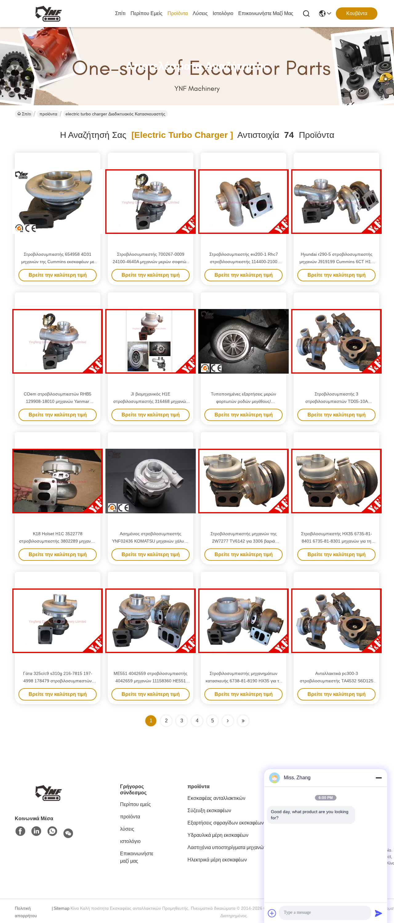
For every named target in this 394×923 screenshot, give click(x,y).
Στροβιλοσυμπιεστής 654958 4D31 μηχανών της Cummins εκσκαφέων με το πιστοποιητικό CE (57, 261)
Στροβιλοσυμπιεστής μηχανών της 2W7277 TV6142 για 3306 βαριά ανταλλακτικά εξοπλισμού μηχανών (243, 541)
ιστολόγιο (223, 13)
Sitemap (62, 908)
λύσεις (200, 13)
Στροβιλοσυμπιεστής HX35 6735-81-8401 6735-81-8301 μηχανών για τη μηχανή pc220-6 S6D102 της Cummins (336, 541)
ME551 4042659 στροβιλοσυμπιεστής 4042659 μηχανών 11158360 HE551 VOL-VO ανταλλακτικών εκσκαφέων (150, 681)
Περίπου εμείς (147, 13)
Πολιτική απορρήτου (26, 912)
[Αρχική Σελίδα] (48, 792)
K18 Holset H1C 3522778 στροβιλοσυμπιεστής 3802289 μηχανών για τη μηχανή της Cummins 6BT (57, 541)
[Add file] (272, 913)
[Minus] (378, 777)
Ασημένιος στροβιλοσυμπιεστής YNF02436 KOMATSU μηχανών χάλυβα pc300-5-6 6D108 (150, 541)
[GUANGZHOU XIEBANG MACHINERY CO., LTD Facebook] (20, 832)
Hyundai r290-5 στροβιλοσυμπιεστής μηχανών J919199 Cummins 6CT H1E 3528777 (337, 261)
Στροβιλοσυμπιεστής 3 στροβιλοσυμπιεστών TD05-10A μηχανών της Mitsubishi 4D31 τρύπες (336, 401)
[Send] (379, 913)
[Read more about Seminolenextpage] (227, 720)
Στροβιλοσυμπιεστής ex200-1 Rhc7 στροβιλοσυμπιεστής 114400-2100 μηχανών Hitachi (243, 261)
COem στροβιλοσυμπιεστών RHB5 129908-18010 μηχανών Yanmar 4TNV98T (57, 401)
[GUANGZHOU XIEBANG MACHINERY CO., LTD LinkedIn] (36, 832)
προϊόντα (177, 13)
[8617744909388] (52, 832)
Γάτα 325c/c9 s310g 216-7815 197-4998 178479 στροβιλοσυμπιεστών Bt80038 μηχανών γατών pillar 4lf (57, 681)
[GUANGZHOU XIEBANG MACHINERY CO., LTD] (48, 13)
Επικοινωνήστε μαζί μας (265, 13)
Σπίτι (120, 13)
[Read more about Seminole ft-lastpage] (243, 720)
